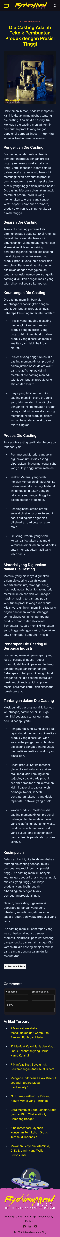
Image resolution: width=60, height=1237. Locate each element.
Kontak (29, 1221)
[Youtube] (35, 1227)
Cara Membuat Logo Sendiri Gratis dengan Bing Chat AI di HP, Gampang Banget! (33, 1114)
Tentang (9, 1216)
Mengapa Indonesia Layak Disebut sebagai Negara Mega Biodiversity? (33, 1082)
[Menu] (6, 6)
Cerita (19, 1216)
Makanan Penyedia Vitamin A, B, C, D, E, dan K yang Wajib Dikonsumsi (32, 1150)
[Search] (55, 5)
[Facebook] (24, 1227)
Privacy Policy (45, 1216)
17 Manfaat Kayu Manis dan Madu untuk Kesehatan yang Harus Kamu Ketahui (33, 1051)
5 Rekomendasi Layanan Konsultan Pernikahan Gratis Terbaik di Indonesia (29, 1132)
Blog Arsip (30, 1216)
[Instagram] (30, 1227)
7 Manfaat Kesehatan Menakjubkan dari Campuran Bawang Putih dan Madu (30, 1033)
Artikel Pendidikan (30, 21)
